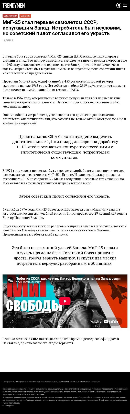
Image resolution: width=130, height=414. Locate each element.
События (25, 16)
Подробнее (95, 382)
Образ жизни (10, 16)
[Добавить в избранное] (118, 5)
